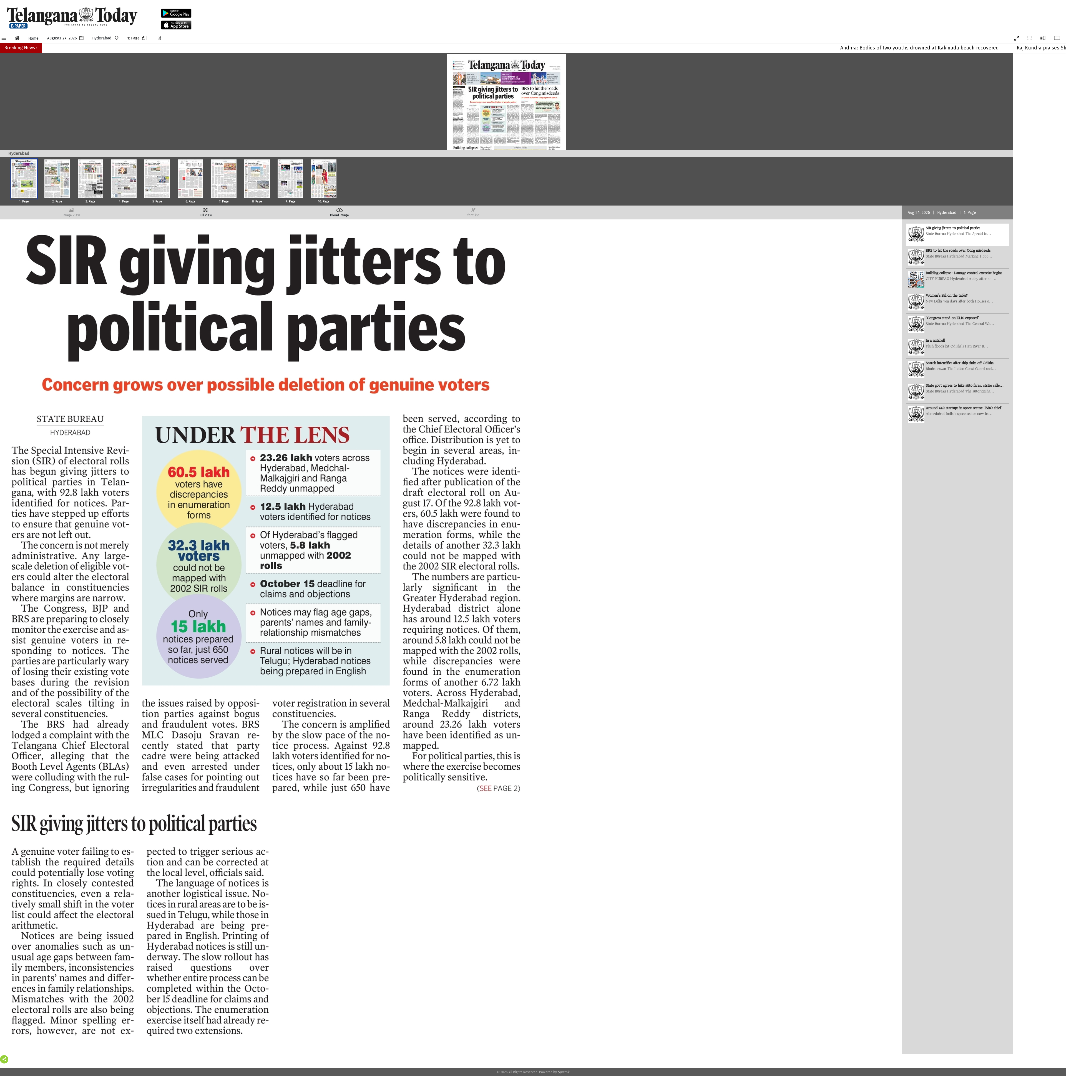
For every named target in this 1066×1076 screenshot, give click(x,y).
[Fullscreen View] (1016, 38)
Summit (563, 1072)
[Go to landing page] (17, 38)
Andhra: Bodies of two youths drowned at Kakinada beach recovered (853, 48)
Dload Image (339, 215)
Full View (205, 215)
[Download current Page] (159, 38)
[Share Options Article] (4, 1059)
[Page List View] (1042, 38)
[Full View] (1057, 38)
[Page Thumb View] (1029, 38)
